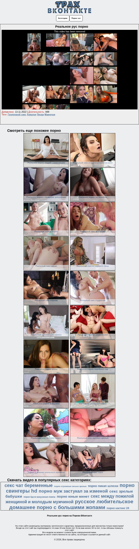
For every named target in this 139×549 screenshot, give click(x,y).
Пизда (40, 114)
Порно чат (76, 18)
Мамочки (50, 114)
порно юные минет (73, 496)
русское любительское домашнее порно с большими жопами (71, 504)
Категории (62, 18)
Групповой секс (17, 114)
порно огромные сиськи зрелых (70, 486)
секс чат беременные (29, 485)
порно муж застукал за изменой (73, 491)
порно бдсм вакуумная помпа (39, 497)
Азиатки (31, 114)
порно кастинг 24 (118, 508)
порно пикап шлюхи (103, 486)
